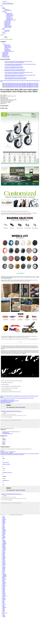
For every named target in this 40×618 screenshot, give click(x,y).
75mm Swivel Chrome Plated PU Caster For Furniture (13, 67)
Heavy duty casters (8, 21)
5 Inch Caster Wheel (31, 453)
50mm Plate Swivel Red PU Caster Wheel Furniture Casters (14, 70)
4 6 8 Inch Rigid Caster (4, 453)
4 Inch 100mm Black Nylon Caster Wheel (7, 399)
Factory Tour (7, 9)
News (3, 29)
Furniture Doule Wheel (23, 453)
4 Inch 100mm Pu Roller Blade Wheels (6, 401)
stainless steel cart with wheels (5, 402)
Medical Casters (9, 14)
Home (3, 7)
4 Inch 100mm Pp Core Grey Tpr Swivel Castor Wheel (9, 400)
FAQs (3, 32)
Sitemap (6, 452)
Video (3, 28)
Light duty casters (7, 23)
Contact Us (4, 439)
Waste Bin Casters (10, 16)
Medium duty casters (8, 25)
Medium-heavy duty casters (11, 19)
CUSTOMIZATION (8, 10)
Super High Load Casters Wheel (13, 453)
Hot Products (2, 452)
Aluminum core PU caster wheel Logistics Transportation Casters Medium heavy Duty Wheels (18, 397)
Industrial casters (7, 22)
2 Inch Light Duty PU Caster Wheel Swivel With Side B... (14, 73)
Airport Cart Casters (8, 27)
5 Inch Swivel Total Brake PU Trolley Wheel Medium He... (14, 62)
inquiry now (2, 450)
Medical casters (7, 24)
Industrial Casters (9, 18)
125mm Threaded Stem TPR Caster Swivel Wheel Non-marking (15, 78)
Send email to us (3, 103)
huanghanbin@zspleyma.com (7, 3)
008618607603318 (5, 480)
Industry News (7, 31)
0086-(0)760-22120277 (6, 464)
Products (3, 11)
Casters (6, 12)
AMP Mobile (11, 452)
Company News (7, 30)
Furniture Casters (9, 13)
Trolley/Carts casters (8, 26)
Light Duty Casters (8, 20)
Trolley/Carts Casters (10, 15)
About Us (4, 8)
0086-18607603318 (5, 432)
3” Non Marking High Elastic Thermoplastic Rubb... (13, 65)
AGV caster (7, 48)
